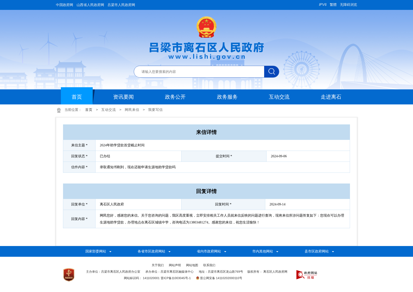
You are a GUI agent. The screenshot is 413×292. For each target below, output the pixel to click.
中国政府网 (64, 5)
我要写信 (155, 110)
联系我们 (209, 265)
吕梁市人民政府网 (121, 5)
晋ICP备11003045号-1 (176, 278)
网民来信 (132, 110)
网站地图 (192, 265)
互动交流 (108, 110)
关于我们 (158, 265)
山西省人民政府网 (90, 5)
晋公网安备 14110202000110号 (221, 278)
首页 (88, 110)
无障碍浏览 (348, 4)
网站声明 (175, 265)
